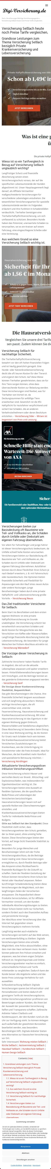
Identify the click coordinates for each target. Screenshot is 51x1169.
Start (3, 18)
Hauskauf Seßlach (11, 1048)
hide (30, 1058)
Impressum (36, 1165)
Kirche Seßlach (9, 1045)
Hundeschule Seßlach (33, 1048)
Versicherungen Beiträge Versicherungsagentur (22, 18)
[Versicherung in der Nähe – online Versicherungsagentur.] (25, 11)
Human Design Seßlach (13, 1052)
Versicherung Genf (13, 683)
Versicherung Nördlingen (14, 761)
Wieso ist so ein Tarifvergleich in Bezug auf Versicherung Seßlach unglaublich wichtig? (26, 1082)
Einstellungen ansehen (25, 1159)
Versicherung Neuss (23, 598)
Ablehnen (25, 1153)
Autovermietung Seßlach (31, 1045)
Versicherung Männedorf (16, 647)
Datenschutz (27, 1165)
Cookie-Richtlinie (16, 1165)
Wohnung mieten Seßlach (33, 1041)
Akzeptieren (25, 1146)
